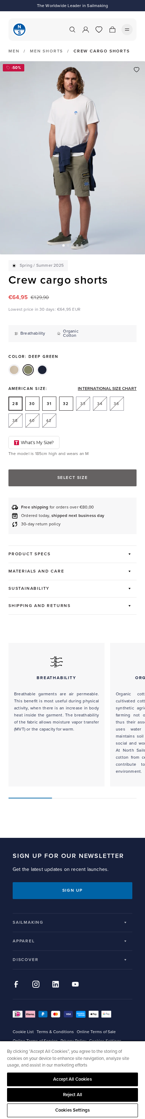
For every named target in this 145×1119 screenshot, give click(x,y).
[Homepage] (19, 30)
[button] (63, 245)
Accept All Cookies (72, 1079)
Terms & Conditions (55, 1032)
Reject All (72, 1095)
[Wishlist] (99, 29)
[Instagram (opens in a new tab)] (35, 984)
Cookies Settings (72, 1110)
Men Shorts (46, 51)
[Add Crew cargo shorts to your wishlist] (136, 70)
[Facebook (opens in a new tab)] (16, 984)
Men (13, 51)
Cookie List (23, 1032)
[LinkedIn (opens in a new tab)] (55, 984)
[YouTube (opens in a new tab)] (75, 984)
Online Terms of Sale (96, 1032)
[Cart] (112, 29)
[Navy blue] (42, 369)
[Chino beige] (14, 369)
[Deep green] (28, 369)
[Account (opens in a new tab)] (85, 29)
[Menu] (127, 29)
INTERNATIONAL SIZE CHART (107, 389)
